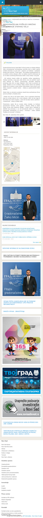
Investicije (5, 482)
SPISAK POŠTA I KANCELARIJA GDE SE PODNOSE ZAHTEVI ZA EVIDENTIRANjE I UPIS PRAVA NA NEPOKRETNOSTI (20, 303)
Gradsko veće (5, 468)
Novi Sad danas (6, 444)
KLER (3, 486)
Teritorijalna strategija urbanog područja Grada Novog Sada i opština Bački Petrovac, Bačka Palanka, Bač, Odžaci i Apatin (20, 432)
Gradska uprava (7, 460)
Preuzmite (9, 62)
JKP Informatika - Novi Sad (30, 516)
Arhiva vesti (5, 504)
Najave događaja (9, 225)
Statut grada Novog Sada (8, 474)
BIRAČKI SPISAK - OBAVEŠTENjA (14, 311)
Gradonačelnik (6, 464)
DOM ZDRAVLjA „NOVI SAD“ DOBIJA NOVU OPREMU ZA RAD (19, 237)
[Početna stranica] (15, 15)
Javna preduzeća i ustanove (9, 477)
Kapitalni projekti (6, 490)
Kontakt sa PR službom (8, 497)
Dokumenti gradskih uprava (9, 479)
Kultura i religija (6, 453)
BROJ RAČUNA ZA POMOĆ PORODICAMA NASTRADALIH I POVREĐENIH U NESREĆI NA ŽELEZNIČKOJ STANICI (22, 256)
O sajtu (40, 516)
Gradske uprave (6, 470)
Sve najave (36, 242)
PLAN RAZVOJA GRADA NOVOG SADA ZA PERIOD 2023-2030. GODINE (21, 423)
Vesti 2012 (4, 501)
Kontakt (4, 507)
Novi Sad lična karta (7, 446)
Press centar (6, 494)
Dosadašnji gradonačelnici (9, 466)
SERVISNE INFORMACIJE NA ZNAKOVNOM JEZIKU (18, 248)
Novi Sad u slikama (7, 457)
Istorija (3, 448)
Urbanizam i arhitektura (8, 451)
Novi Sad (5, 441)
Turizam (4, 455)
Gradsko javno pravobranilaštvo (10, 472)
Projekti (4, 488)
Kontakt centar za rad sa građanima (11, 511)
